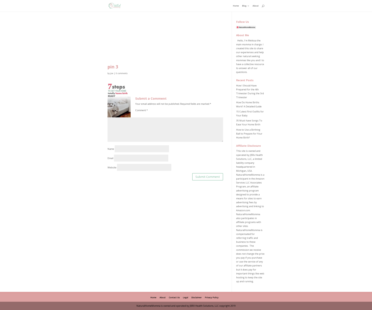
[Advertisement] (165, 41)
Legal (185, 297)
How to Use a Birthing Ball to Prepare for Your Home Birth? (249, 133)
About (256, 6)
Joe (111, 73)
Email (110, 158)
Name (111, 148)
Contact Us (174, 297)
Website (112, 167)
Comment (141, 110)
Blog (244, 6)
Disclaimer (196, 297)
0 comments (122, 73)
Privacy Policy (212, 297)
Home (236, 6)
